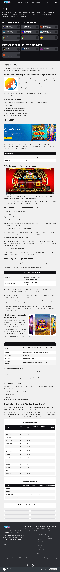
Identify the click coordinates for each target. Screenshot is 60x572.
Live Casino (39, 545)
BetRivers (8, 491)
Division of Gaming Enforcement (32, 277)
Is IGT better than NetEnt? (36, 516)
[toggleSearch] (56, 2)
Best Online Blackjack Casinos (41, 535)
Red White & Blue (10, 443)
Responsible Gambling (30, 530)
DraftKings (49, 538)
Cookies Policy (32, 570)
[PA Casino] (8, 2)
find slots (44, 201)
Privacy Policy (28, 535)
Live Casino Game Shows (40, 542)
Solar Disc (8, 457)
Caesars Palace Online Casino (13, 497)
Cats (7, 470)
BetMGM (8, 488)
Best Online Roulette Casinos (41, 550)
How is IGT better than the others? (16, 115)
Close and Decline (44, 569)
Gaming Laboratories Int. (30, 282)
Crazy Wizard (9, 431)
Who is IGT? (9, 106)
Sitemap (27, 537)
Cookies (27, 533)
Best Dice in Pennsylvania (39, 538)
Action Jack (8, 473)
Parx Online (50, 543)
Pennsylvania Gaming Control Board (33, 276)
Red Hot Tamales (10, 454)
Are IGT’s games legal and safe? (15, 110)
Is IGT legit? (34, 512)
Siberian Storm (9, 440)
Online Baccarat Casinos (40, 531)
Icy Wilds (8, 467)
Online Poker (39, 547)
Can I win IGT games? (9, 512)
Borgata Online (9, 494)
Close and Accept (53, 569)
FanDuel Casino (13, 245)
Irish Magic (8, 437)
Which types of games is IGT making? (17, 113)
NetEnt (13, 409)
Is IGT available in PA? (36, 508)
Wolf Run (25, 347)
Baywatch (8, 446)
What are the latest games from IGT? (17, 108)
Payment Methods (40, 528)
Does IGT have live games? (10, 516)
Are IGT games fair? (9, 508)
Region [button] (6, 544)
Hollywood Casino (51, 540)
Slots (37, 553)
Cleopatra (30, 347)
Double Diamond (10, 461)
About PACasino (29, 528)
